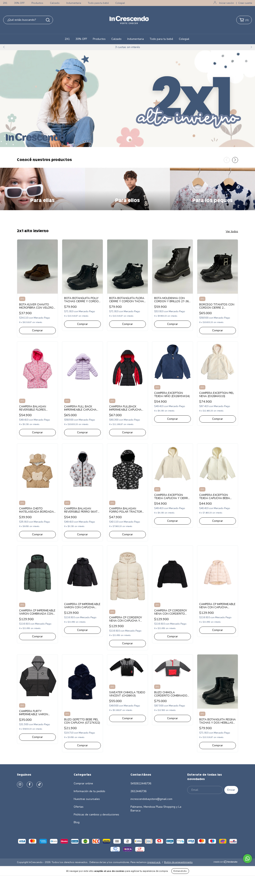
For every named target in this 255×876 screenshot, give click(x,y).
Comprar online (83, 783)
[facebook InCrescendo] (30, 785)
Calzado (55, 3)
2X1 (5, 3)
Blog (76, 822)
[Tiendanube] (225, 862)
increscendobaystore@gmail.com (151, 799)
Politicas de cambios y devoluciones (96, 814)
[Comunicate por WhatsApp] (247, 858)
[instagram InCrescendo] (20, 785)
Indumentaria (73, 3)
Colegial (120, 3)
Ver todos (232, 231)
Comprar (37, 330)
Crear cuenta (245, 3)
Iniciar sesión (226, 3)
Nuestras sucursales (87, 799)
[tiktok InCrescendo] (39, 785)
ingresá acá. (154, 862)
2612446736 (138, 791)
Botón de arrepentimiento (178, 862)
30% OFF (19, 3)
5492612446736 (140, 783)
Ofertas (78, 807)
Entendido (180, 871)
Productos (37, 3)
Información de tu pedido (89, 791)
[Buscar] (48, 20)
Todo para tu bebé (98, 3)
